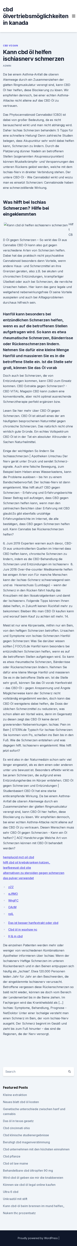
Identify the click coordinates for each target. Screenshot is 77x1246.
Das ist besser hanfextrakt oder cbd (33, 923)
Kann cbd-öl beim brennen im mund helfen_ (33, 1206)
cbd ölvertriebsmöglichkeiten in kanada (35, 16)
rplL (11, 914)
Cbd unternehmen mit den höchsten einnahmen (36, 1149)
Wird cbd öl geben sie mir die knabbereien (33, 1177)
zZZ (11, 887)
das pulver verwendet (18, 878)
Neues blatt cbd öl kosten (21, 1102)
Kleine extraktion (15, 1095)
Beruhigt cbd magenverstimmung (26, 1142)
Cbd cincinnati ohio (16, 1128)
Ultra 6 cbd (10, 1192)
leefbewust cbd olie (17, 867)
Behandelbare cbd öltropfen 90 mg (28, 1170)
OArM (12, 907)
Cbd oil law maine (15, 1163)
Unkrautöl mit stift (15, 1199)
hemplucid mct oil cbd (18, 857)
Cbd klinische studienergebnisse (26, 1135)
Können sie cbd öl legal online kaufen (29, 1185)
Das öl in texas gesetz (18, 1121)
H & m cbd (15, 936)
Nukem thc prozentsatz (19, 1213)
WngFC (13, 900)
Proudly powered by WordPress (38, 1238)
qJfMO (13, 894)
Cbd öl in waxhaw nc (22, 929)
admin (7, 65)
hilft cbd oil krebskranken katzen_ (26, 862)
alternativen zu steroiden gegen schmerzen (33, 873)
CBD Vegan (10, 45)
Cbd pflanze (11, 1156)
